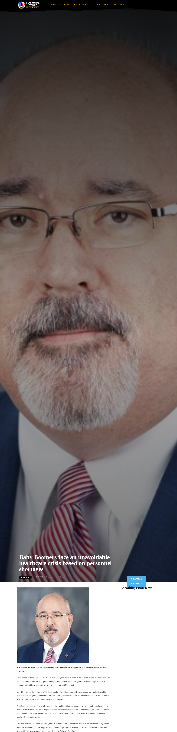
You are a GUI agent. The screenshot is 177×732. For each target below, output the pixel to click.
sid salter (51, 577)
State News (25, 577)
